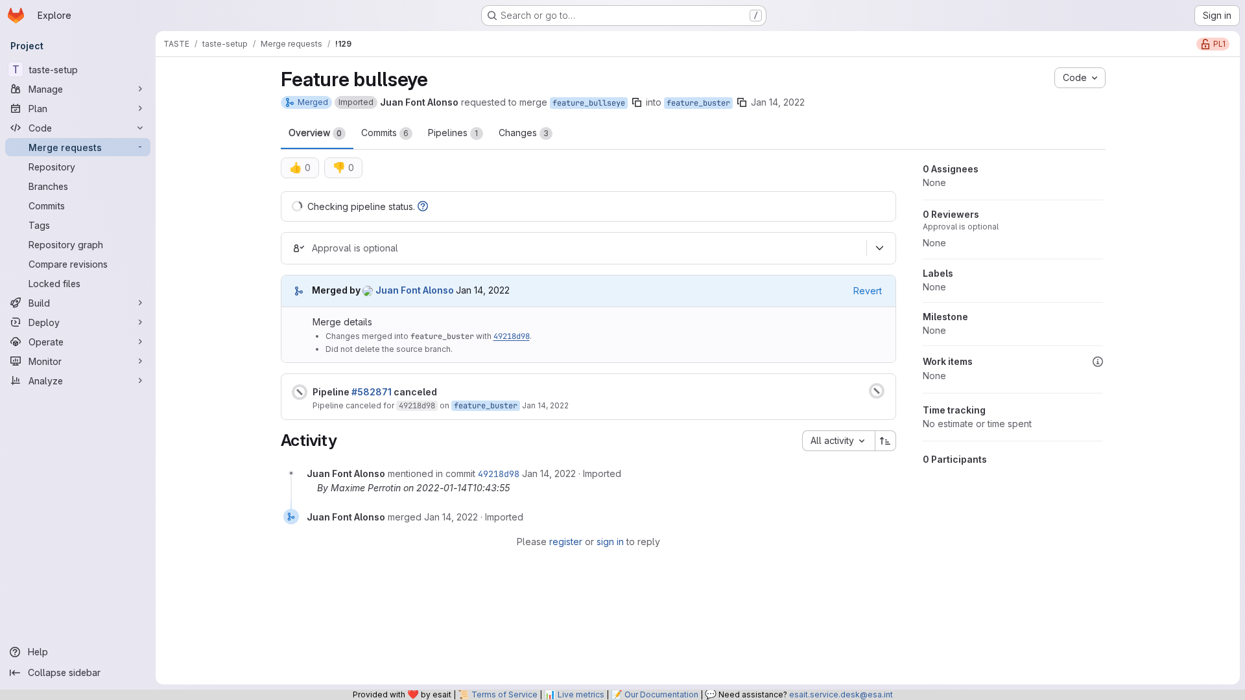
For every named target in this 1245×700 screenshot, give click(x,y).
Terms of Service (504, 694)
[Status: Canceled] (299, 392)
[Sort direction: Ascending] (885, 440)
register (565, 541)
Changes (524, 132)
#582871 (371, 391)
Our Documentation (661, 694)
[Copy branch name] (637, 102)
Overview (315, 132)
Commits (385, 132)
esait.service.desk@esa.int (841, 694)
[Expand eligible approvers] (880, 248)
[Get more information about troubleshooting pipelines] (423, 206)
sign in (610, 541)
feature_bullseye (588, 103)
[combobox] (838, 440)
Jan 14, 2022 (778, 102)
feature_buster (698, 103)
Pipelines (453, 132)
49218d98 (511, 336)
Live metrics (581, 694)
